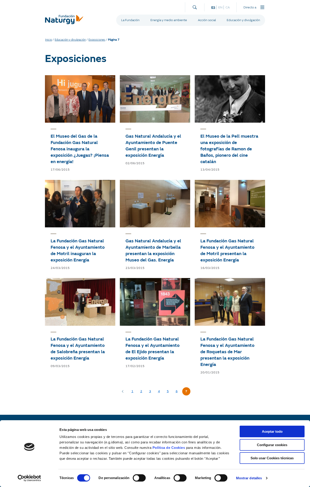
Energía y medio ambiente (168, 20)
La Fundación (130, 20)
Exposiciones (97, 40)
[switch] (139, 478)
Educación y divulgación (243, 20)
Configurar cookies (272, 445)
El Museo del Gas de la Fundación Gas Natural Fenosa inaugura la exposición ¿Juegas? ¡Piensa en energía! (80, 148)
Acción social (207, 20)
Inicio (48, 40)
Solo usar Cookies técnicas (272, 458)
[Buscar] (194, 6)
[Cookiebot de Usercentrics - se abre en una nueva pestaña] (29, 478)
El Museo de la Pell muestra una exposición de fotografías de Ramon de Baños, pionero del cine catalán (229, 148)
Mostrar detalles (249, 478)
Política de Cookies (169, 448)
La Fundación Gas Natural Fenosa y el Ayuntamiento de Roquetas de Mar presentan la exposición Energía (227, 351)
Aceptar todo (272, 431)
